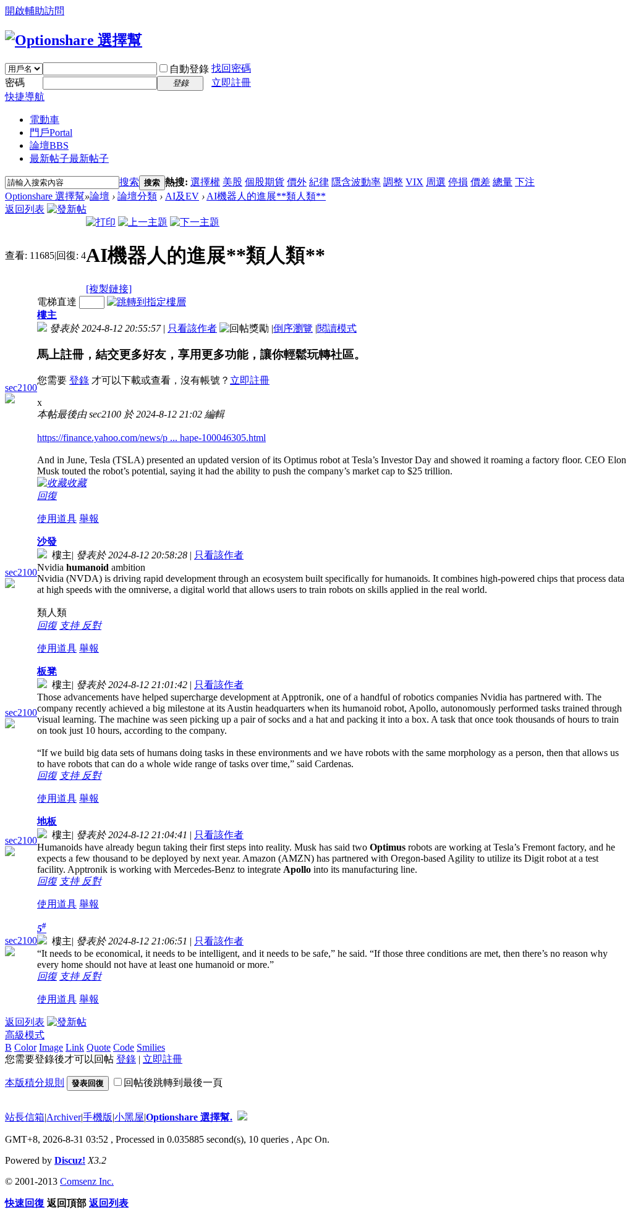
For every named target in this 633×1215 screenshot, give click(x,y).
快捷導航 (25, 96)
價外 (297, 182)
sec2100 (21, 387)
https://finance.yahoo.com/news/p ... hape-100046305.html (151, 437)
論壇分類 (137, 196)
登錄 (79, 380)
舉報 (89, 518)
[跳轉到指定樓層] (146, 301)
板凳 (47, 671)
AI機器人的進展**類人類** (266, 196)
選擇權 (205, 182)
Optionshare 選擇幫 (45, 196)
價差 (480, 182)
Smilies (151, 1047)
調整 (393, 182)
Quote (99, 1047)
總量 (502, 182)
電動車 (44, 119)
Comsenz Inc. (87, 1181)
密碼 (15, 82)
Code (123, 1047)
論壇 (49, 145)
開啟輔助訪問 (34, 11)
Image (51, 1047)
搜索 (129, 182)
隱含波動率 (356, 182)
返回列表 (25, 209)
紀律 (319, 182)
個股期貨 (264, 182)
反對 (91, 625)
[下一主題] (194, 222)
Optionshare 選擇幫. (189, 1117)
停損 (458, 182)
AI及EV (182, 196)
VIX (414, 182)
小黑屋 (129, 1117)
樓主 (47, 314)
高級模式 (25, 1035)
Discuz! (69, 1160)
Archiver (63, 1117)
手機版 (98, 1117)
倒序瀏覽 (293, 328)
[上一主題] (143, 222)
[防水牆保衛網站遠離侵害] (242, 1117)
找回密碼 (231, 68)
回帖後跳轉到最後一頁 (173, 1082)
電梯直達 (57, 301)
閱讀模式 (337, 328)
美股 (232, 182)
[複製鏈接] (109, 289)
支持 (70, 625)
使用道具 (57, 518)
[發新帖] (67, 209)
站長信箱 (25, 1117)
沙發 (47, 541)
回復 (47, 495)
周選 (436, 182)
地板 (47, 821)
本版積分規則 (34, 1082)
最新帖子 (69, 158)
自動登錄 (189, 69)
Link (75, 1047)
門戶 (51, 132)
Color (25, 1047)
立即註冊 (231, 82)
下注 (525, 182)
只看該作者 (192, 328)
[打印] (101, 222)
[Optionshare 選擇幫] (73, 40)
